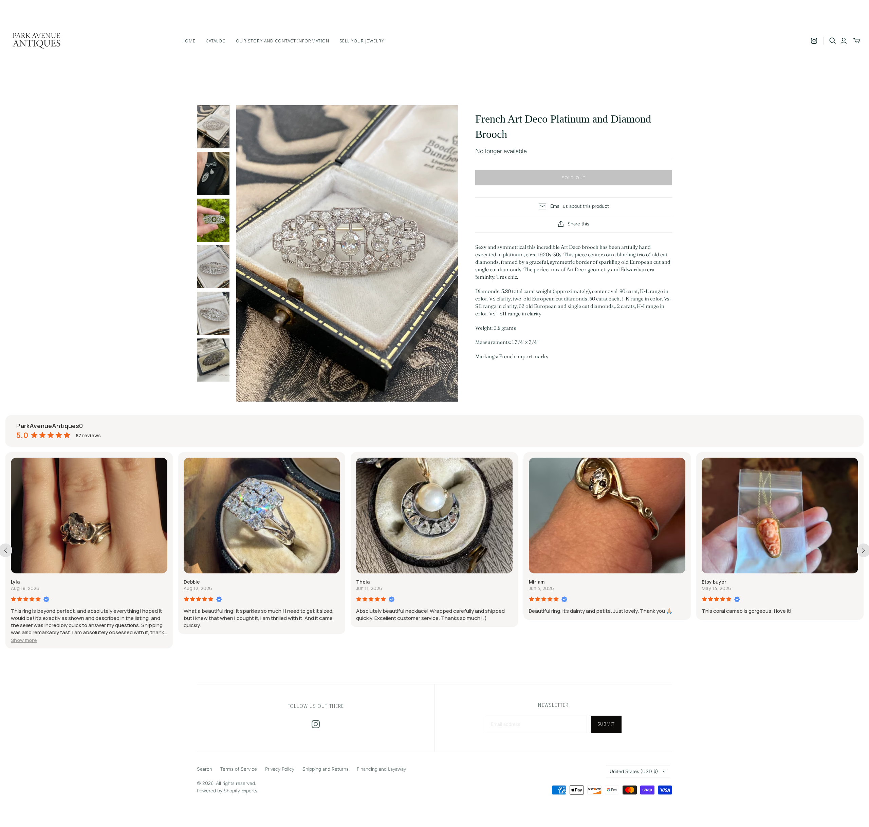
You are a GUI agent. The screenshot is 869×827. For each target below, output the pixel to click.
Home (189, 41)
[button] (24, 640)
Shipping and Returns (325, 769)
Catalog (216, 41)
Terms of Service (238, 769)
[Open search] (832, 40)
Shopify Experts (240, 791)
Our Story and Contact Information (282, 41)
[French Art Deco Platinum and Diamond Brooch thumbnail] (213, 126)
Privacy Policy (279, 769)
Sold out (573, 177)
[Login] (843, 40)
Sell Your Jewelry (362, 41)
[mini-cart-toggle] (856, 40)
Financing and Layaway (381, 769)
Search (204, 769)
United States (634, 771)
